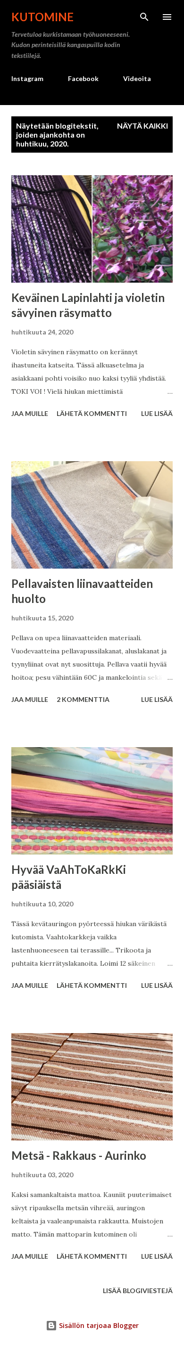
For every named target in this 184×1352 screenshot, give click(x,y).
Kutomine (42, 17)
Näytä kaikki (142, 125)
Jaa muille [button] (29, 413)
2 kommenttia (83, 699)
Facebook (83, 78)
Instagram (27, 78)
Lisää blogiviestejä (138, 1291)
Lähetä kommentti (92, 413)
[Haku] (144, 17)
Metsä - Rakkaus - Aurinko (78, 1155)
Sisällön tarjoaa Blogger (98, 1325)
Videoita (137, 78)
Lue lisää (157, 413)
